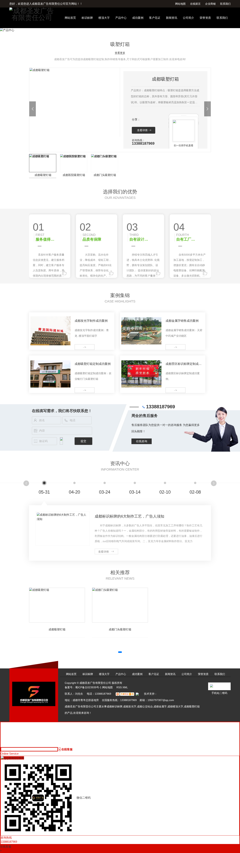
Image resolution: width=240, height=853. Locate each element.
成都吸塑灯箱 (42, 175)
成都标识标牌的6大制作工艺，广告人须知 (129, 516)
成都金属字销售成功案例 (182, 320)
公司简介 (188, 17)
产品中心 (121, 17)
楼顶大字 (104, 17)
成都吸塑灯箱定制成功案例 (93, 363)
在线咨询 (141, 441)
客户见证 (154, 17)
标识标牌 (87, 17)
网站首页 (70, 17)
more (79, 347)
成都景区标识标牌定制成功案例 (184, 364)
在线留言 (195, 3)
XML (125, 687)
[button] (32, 108)
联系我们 (225, 3)
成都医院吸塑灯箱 (74, 175)
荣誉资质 (205, 17)
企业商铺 (210, 3)
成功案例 (137, 17)
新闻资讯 (171, 17)
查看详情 (142, 130)
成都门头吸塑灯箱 (105, 175)
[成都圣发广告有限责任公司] (31, 14)
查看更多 (120, 53)
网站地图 (180, 3)
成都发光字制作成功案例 (91, 320)
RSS (119, 687)
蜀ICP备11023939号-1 (88, 687)
